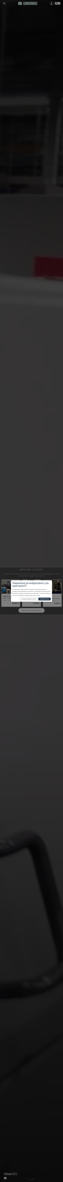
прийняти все (44, 599)
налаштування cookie (28, 599)
